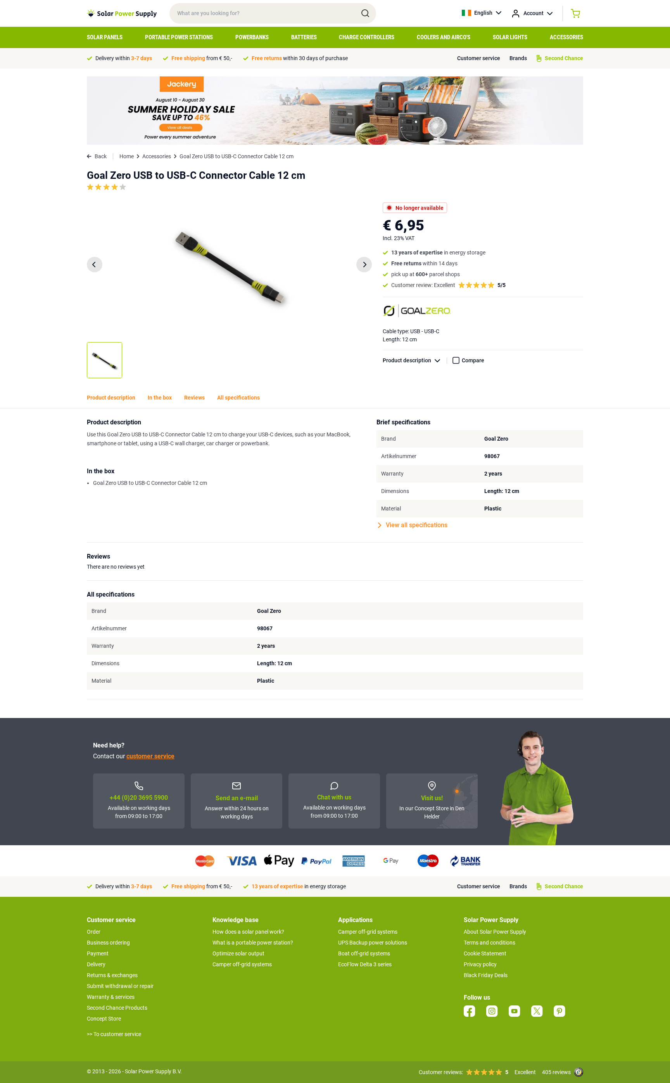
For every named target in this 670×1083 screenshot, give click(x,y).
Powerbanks (252, 37)
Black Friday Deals (486, 975)
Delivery (96, 964)
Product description (407, 360)
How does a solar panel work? (248, 932)
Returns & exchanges (112, 975)
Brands (518, 58)
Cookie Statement (485, 953)
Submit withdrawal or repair (120, 986)
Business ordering (108, 942)
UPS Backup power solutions (372, 942)
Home (126, 156)
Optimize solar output (238, 953)
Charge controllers (366, 37)
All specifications (238, 397)
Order (93, 932)
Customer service (478, 58)
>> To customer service (114, 1034)
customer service (150, 756)
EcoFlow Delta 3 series (365, 964)
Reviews (194, 397)
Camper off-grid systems (242, 964)
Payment (98, 953)
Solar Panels (105, 37)
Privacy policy (480, 964)
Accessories (566, 37)
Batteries (304, 37)
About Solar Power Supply (495, 932)
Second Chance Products (117, 1008)
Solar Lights (510, 37)
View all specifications (416, 525)
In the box (160, 397)
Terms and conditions (489, 942)
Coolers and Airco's (443, 37)
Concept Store (104, 1019)
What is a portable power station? (252, 942)
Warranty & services (111, 997)
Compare (473, 360)
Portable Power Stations (179, 37)
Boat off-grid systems (364, 953)
